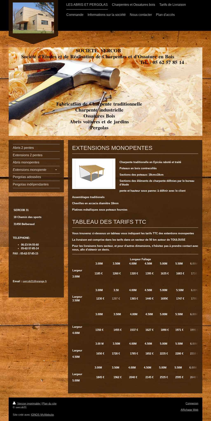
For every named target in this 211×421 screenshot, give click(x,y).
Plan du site (49, 403)
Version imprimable (28, 403)
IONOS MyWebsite (42, 414)
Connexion (192, 403)
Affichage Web (189, 409)
